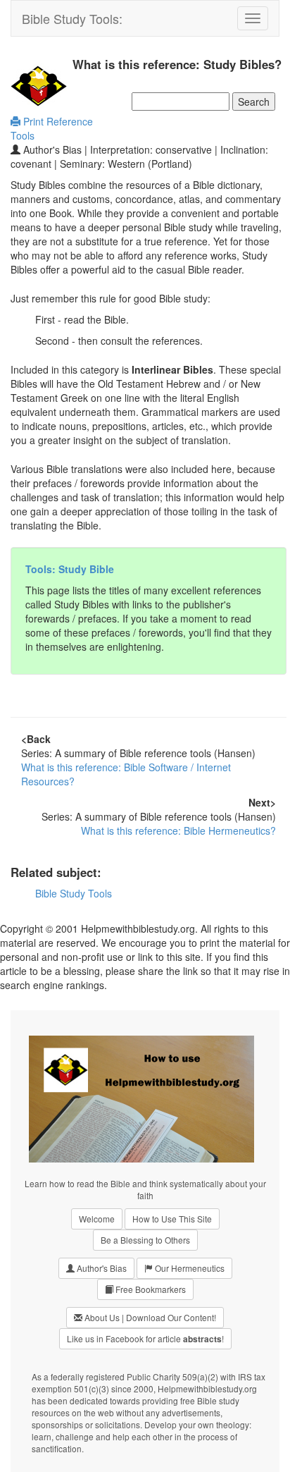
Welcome (97, 1219)
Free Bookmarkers (149, 1289)
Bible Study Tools (73, 893)
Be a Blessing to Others (145, 1240)
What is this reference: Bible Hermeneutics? (178, 830)
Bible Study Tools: (72, 18)
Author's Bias (101, 1268)
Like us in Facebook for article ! (145, 1338)
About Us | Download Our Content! (149, 1317)
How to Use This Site (172, 1219)
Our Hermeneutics (189, 1268)
